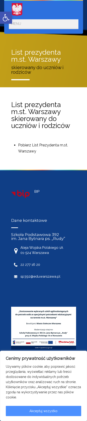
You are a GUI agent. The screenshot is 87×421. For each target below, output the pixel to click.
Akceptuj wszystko (43, 411)
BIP (36, 191)
